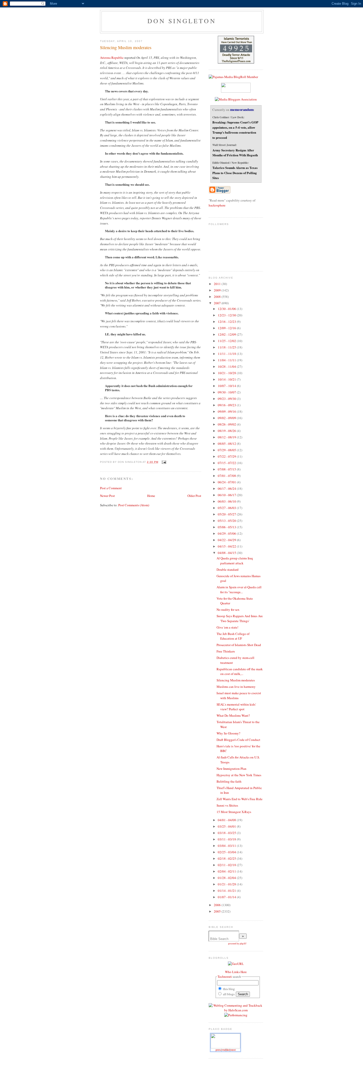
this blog (228, 989)
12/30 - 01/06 (227, 308)
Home (151, 495)
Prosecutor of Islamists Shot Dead (239, 645)
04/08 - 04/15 (227, 552)
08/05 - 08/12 (227, 443)
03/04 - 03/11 (227, 845)
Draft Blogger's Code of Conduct (238, 739)
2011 (218, 284)
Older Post (194, 495)
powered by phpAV (237, 943)
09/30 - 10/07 (227, 392)
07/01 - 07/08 (227, 475)
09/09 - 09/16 (227, 411)
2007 (218, 303)
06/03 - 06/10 (227, 501)
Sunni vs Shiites (227, 805)
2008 (218, 296)
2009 (218, 290)
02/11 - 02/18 (227, 865)
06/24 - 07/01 (227, 482)
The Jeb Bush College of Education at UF (233, 636)
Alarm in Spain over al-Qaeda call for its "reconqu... (239, 589)
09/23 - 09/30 (227, 398)
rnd (224, 1049)
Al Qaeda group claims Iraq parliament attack (235, 560)
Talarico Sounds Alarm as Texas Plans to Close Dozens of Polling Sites (235, 172)
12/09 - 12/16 (227, 328)
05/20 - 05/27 (227, 514)
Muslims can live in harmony (236, 686)
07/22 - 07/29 (227, 456)
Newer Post (107, 495)
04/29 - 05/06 (227, 533)
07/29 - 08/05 (227, 450)
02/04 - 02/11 (227, 871)
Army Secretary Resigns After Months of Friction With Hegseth (235, 153)
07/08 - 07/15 (227, 469)
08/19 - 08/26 (227, 430)
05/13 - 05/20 (227, 520)
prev (218, 1049)
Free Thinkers (226, 651)
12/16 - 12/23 (227, 321)
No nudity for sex (228, 609)
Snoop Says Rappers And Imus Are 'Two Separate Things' (240, 618)
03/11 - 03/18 (227, 839)
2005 (218, 911)
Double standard (228, 569)
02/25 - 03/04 (227, 852)
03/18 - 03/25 (227, 833)
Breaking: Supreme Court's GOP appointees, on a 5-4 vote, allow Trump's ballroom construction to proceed (235, 130)
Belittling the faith (229, 781)
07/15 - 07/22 (227, 463)
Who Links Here (236, 972)
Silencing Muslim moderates (125, 47)
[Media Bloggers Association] (236, 99)
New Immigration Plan (231, 768)
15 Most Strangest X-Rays (234, 812)
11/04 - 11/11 (227, 360)
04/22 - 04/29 (227, 540)
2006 (218, 905)
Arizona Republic (112, 57)
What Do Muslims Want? (233, 715)
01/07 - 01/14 (227, 897)
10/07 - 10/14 (227, 386)
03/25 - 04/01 (227, 826)
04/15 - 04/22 (227, 546)
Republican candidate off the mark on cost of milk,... (240, 671)
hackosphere (217, 205)
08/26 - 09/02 (227, 424)
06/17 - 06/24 (227, 488)
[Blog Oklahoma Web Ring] (225, 1040)
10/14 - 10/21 (227, 379)
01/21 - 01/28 (227, 884)
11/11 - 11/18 (227, 353)
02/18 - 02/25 (227, 858)
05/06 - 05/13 (227, 527)
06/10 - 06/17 (227, 495)
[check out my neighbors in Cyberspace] (236, 963)
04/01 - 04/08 (227, 820)
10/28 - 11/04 (227, 366)
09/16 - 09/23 (227, 405)
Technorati (225, 976)
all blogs (228, 994)
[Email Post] (163, 462)
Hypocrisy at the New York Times (239, 775)
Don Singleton (181, 21)
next (233, 1049)
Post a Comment (111, 488)
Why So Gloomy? (228, 733)
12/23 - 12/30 (227, 315)
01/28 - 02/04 (227, 877)
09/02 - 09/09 (227, 418)
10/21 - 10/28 (227, 373)
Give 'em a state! (227, 627)
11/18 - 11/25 (227, 347)
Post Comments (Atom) (133, 505)
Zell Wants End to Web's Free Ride (239, 799)
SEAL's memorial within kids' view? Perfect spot (236, 707)
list (228, 1049)
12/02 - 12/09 (227, 334)
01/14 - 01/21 (227, 890)
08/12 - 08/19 (227, 437)
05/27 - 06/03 (227, 508)
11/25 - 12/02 (227, 341)
